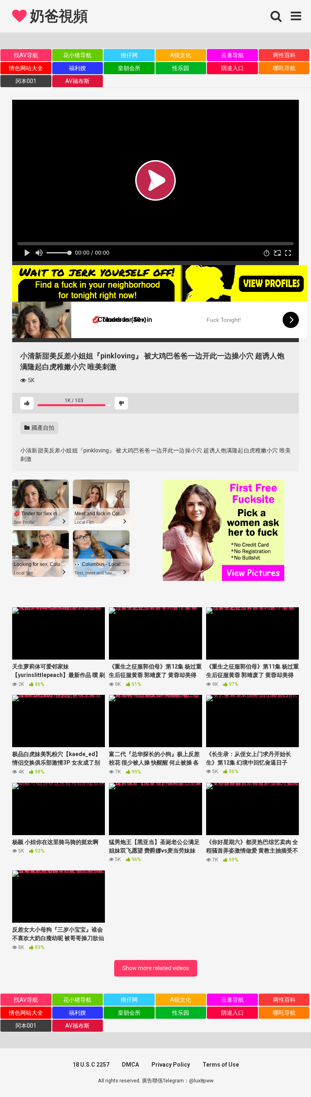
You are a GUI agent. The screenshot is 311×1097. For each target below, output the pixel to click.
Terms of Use (220, 1064)
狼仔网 (129, 55)
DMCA (130, 1064)
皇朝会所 (129, 68)
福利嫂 (77, 68)
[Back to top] (284, 1072)
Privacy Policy (170, 1064)
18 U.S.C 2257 (90, 1064)
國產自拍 (42, 427)
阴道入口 (232, 68)
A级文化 (180, 55)
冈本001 (25, 81)
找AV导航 (26, 55)
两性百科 (284, 55)
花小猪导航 (77, 55)
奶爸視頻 (57, 16)
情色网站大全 (26, 68)
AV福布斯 (77, 81)
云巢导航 (232, 55)
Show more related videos (155, 968)
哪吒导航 (284, 68)
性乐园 (180, 68)
